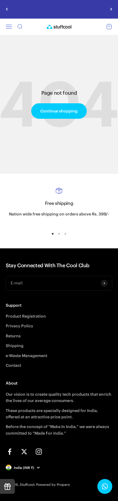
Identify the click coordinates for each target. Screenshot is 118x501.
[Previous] (7, 9)
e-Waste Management (26, 355)
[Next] (111, 9)
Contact (13, 365)
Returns (13, 335)
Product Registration (26, 316)
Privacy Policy (19, 325)
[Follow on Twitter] (24, 452)
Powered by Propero (53, 484)
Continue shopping (59, 111)
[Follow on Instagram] (39, 452)
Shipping (14, 345)
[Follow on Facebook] (9, 452)
